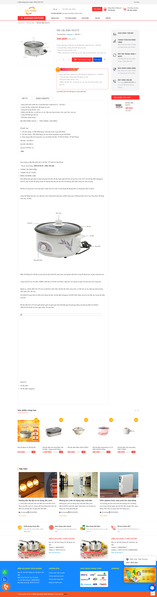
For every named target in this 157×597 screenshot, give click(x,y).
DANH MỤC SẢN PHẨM (33, 18)
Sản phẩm (85, 18)
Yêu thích (136, 2)
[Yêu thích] (105, 59)
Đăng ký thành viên (55, 582)
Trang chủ (55, 18)
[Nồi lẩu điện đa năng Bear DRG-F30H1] (128, 431)
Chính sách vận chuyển (57, 573)
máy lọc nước (78, 13)
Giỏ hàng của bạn (132, 8)
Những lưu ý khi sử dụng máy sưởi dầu (75, 500)
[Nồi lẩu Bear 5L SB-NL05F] (28, 431)
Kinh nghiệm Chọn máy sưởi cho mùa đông (118, 500)
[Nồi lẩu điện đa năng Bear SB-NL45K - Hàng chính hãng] (53, 431)
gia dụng (64, 13)
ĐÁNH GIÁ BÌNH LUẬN (28, 176)
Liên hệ (108, 18)
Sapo (65, 594)
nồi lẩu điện (24, 385)
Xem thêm (22, 516)
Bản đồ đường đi (54, 552)
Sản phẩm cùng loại (27, 410)
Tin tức (97, 18)
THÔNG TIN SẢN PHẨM (28, 169)
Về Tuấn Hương (70, 18)
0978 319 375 (38, 2)
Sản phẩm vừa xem (122, 97)
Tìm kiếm (97, 9)
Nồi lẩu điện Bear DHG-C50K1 (78, 447)
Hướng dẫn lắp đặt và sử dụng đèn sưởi (35, 500)
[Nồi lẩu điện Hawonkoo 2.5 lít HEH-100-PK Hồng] (103, 431)
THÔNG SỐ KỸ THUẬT (28, 172)
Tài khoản (111, 10)
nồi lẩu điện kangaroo (27, 389)
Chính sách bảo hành (56, 576)
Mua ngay (97, 59)
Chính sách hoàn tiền (56, 579)
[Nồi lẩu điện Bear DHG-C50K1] (78, 431)
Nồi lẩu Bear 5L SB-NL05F (27, 447)
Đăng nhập (111, 8)
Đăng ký (118, 8)
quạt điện (71, 13)
